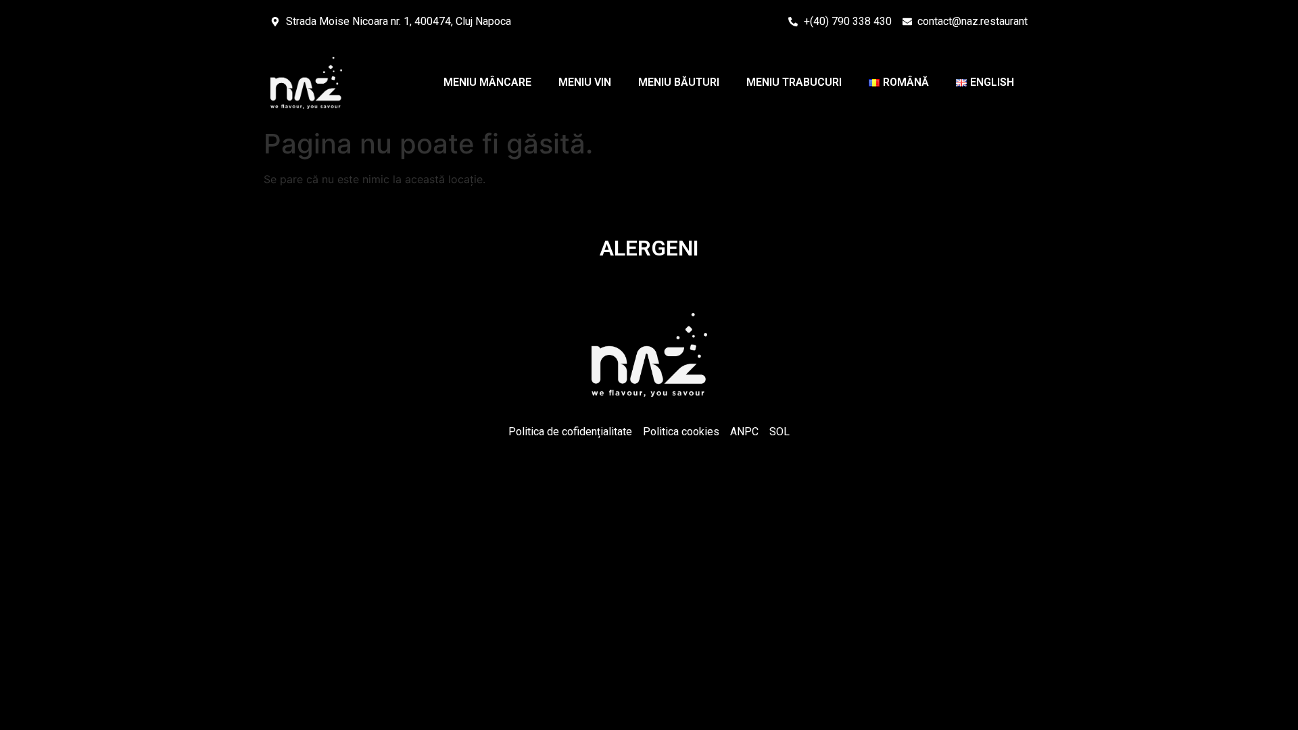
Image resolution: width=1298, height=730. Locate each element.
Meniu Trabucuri (794, 82)
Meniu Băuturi (678, 82)
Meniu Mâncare (487, 82)
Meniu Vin (584, 82)
